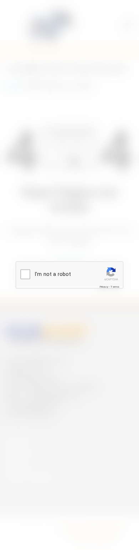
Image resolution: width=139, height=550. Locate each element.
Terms (114, 286)
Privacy (103, 286)
